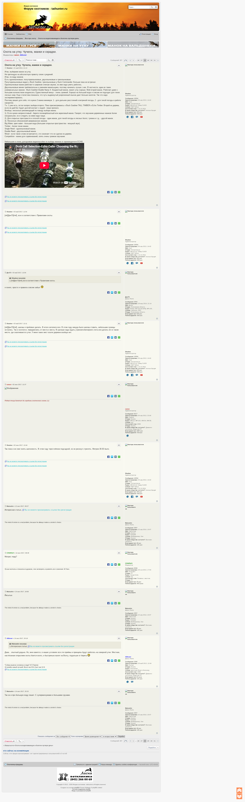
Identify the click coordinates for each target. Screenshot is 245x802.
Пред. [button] (130, 60)
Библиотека (20, 34)
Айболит (23, 55)
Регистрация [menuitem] (146, 34)
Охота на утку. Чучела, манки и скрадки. (29, 51)
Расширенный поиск (156, 7)
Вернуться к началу (157, 205)
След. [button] (158, 60)
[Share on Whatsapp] (119, 192)
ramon (16, 55)
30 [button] (151, 60)
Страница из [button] (125, 60)
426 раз (139, 315)
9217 (135, 414)
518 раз (139, 432)
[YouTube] (141, 117)
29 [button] (148, 60)
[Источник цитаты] (10, 281)
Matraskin (128, 523)
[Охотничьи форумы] (36, 16)
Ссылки (10, 34)
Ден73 (127, 297)
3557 (135, 528)
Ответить (9, 60)
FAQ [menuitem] (29, 34)
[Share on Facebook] (108, 192)
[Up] (239, 790)
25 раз (139, 582)
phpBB (76, 787)
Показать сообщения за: (47, 736)
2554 (135, 302)
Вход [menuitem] (156, 34)
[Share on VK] (115, 192)
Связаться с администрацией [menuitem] (87, 764)
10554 (136, 98)
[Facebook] (132, 117)
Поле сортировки (77, 736)
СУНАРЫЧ (128, 563)
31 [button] (155, 60)
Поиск (152, 7)
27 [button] (141, 60)
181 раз (139, 545)
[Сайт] (127, 117)
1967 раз (140, 431)
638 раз (139, 114)
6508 (135, 568)
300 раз (139, 112)
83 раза (139, 677)
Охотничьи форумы (15, 764)
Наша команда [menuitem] (106, 764)
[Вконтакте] (137, 117)
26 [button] (138, 60)
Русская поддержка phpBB (81, 789)
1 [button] (133, 60)
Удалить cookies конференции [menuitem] (126, 764)
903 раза (140, 583)
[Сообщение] (5, 68)
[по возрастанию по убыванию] (109, 736)
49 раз (139, 543)
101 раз (139, 678)
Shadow (128, 93)
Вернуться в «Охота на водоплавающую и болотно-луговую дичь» (29, 745)
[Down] (239, 796)
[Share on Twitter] (112, 192)
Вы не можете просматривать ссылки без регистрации (27, 197)
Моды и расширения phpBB (81, 790)
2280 (135, 661)
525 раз (139, 314)
